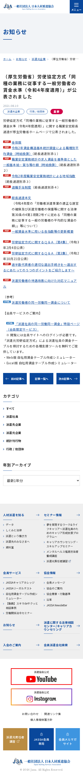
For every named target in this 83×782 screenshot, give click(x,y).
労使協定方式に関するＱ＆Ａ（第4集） (40, 242)
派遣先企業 (13, 424)
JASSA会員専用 (41, 741)
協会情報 (50, 573)
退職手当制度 (21, 187)
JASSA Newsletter (56, 605)
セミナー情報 (53, 515)
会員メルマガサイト (68, 741)
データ (10, 524)
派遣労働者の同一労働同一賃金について (41, 302)
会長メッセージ (55, 582)
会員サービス (12, 573)
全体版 (16, 142)
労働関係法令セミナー (19, 613)
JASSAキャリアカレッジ (20, 582)
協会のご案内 (54, 588)
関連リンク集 (52, 714)
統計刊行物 (13, 441)
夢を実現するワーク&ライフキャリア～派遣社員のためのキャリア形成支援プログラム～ (62, 531)
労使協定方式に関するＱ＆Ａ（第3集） (40, 253)
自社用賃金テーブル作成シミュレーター (21, 596)
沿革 (49, 599)
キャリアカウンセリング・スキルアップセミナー (62, 544)
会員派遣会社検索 (56, 645)
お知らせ (21, 59)
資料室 (10, 547)
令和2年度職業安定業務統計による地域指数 (43, 176)
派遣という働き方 (16, 536)
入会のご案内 (12, 645)
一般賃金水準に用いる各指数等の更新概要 (42, 231)
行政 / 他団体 (15, 449)
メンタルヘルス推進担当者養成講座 (62, 554)
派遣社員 (12, 416)
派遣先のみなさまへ (18, 541)
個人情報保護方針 (41, 719)
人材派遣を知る (13, 515)
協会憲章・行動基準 (58, 594)
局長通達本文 (21, 198)
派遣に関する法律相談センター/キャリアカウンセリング (59, 626)
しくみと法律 (14, 530)
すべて (10, 408)
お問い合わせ (30, 714)
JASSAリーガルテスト (19, 588)
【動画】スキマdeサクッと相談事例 (22, 605)
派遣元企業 (39, 59)
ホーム (7, 59)
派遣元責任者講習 (57, 561)
